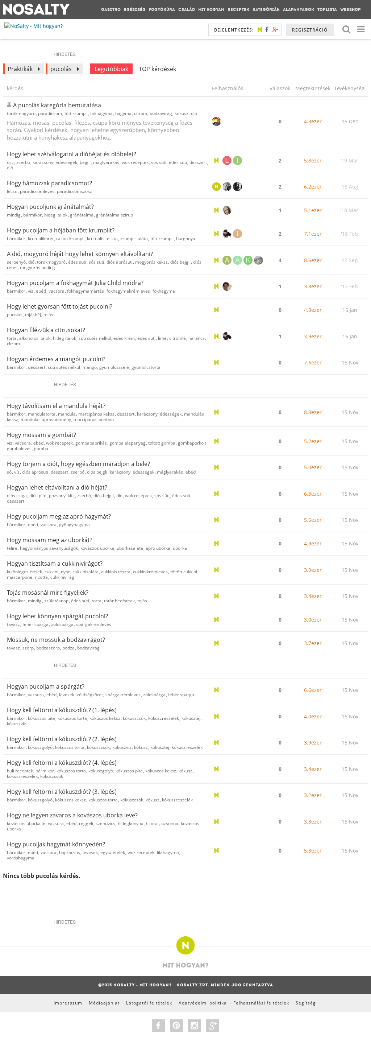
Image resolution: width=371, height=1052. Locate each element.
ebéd (41, 291)
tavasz (13, 624)
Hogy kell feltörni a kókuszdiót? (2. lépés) (62, 739)
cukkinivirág (62, 577)
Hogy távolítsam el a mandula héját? (56, 406)
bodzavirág (161, 113)
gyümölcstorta (146, 367)
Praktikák (20, 69)
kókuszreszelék (163, 718)
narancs (196, 338)
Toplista (327, 9)
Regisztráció (310, 30)
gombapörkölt (192, 443)
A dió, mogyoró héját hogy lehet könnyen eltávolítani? (80, 254)
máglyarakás (106, 162)
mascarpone (19, 577)
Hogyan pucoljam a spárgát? (45, 686)
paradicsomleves (37, 191)
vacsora (56, 291)
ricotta (41, 577)
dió (194, 113)
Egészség (135, 9)
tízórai (152, 823)
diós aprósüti (120, 262)
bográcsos (69, 852)
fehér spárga (35, 624)
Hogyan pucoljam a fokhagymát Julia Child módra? (75, 283)
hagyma (123, 113)
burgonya (185, 238)
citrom (140, 113)
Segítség (306, 1003)
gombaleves (19, 448)
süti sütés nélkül (95, 338)
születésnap (56, 601)
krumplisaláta (134, 238)
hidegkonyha (130, 823)
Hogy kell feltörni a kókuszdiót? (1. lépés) (62, 710)
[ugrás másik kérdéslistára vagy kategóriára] (361, 29)
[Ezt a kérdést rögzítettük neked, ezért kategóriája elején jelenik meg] (10, 105)
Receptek (238, 9)
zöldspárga (62, 624)
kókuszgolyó (40, 747)
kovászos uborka (97, 548)
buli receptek (20, 771)
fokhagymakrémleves (128, 291)
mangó (90, 367)
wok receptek (135, 162)
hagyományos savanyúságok (49, 548)
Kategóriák (266, 9)
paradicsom (50, 113)
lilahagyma (168, 852)
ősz (10, 162)
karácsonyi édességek (55, 162)
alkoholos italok (34, 338)
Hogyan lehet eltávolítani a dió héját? (57, 487)
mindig (14, 215)
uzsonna (169, 823)
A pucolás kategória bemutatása (57, 105)
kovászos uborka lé (26, 823)
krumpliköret (41, 238)
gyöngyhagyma (74, 524)
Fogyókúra (162, 9)
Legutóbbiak (111, 69)
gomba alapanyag (127, 443)
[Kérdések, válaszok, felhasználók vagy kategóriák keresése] (346, 29)
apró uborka (158, 548)
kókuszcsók (134, 718)
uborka (180, 548)
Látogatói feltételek (149, 1003)
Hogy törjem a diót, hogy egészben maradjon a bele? (78, 464)
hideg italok (55, 215)
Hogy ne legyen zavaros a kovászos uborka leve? (72, 815)
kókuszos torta (72, 718)
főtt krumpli (76, 113)
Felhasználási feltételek (261, 1003)
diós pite (37, 495)
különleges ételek (24, 572)
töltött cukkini (183, 572)
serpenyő (16, 262)
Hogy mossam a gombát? (41, 435)
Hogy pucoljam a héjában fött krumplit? (60, 230)
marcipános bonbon (94, 419)
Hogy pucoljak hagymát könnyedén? (56, 844)
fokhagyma (101, 113)
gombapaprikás (91, 443)
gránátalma (81, 215)
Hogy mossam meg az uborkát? (49, 540)
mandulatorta (41, 414)
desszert (198, 162)
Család (186, 9)
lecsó (12, 191)
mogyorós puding (37, 267)
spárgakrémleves (93, 624)
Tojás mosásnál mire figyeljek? (47, 593)
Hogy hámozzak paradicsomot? (49, 183)
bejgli (85, 162)
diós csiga (17, 495)
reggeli (86, 823)
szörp (28, 648)
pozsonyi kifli (62, 495)
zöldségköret (90, 695)
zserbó (23, 162)
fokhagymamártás (85, 291)
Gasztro (111, 9)
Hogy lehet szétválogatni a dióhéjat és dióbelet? (71, 154)
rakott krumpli (70, 238)
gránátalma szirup (114, 215)
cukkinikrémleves (150, 572)
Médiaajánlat (104, 1003)
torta (12, 338)
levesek (66, 695)
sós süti (158, 162)
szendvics (105, 823)
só (9, 472)
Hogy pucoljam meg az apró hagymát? (59, 516)
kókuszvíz (16, 724)
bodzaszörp (48, 648)
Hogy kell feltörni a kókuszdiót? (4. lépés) (62, 763)
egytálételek (112, 852)
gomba (41, 448)
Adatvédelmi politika (203, 1003)
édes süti (178, 162)
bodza (68, 648)
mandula (67, 414)
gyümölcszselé (114, 367)
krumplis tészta (102, 238)
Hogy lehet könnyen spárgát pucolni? (57, 616)
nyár (65, 572)
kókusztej (191, 718)
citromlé (177, 338)
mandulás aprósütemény (46, 419)
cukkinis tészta (115, 572)
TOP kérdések (157, 69)
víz (30, 291)
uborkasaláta (130, 548)
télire (12, 548)
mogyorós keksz (151, 262)
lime (162, 338)
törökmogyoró (21, 113)
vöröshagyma (20, 858)
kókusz (181, 113)
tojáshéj (33, 315)
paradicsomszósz (74, 191)
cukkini (51, 572)
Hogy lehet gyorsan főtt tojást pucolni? (59, 306)
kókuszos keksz (104, 718)
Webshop (350, 9)
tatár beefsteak (119, 601)
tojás (48, 315)
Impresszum (68, 1003)
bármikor (32, 215)
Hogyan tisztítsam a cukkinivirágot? (55, 564)
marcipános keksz (96, 414)
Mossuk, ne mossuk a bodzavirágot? (56, 640)
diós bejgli (180, 262)
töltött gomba (161, 443)
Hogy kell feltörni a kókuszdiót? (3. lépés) (62, 792)
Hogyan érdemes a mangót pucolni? (56, 359)
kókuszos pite (41, 718)
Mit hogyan (211, 9)
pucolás (61, 69)
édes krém (124, 338)
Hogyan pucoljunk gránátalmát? (50, 207)
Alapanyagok (298, 9)
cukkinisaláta (85, 572)
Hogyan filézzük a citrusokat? (46, 330)
